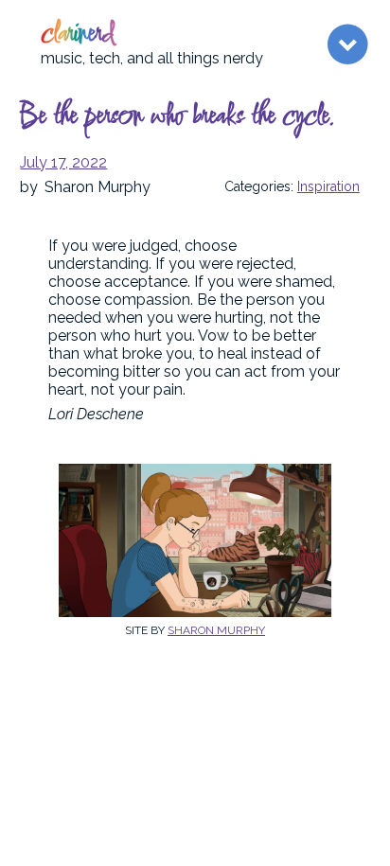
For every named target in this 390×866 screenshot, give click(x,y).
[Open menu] (347, 44)
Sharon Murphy (216, 630)
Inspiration (328, 186)
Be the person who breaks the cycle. (177, 117)
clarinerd (78, 35)
